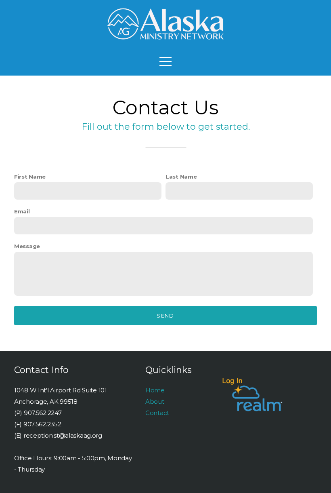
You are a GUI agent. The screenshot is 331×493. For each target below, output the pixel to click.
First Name (30, 176)
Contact (157, 413)
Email (22, 211)
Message (27, 246)
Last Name (181, 176)
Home (155, 390)
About (154, 401)
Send (165, 315)
